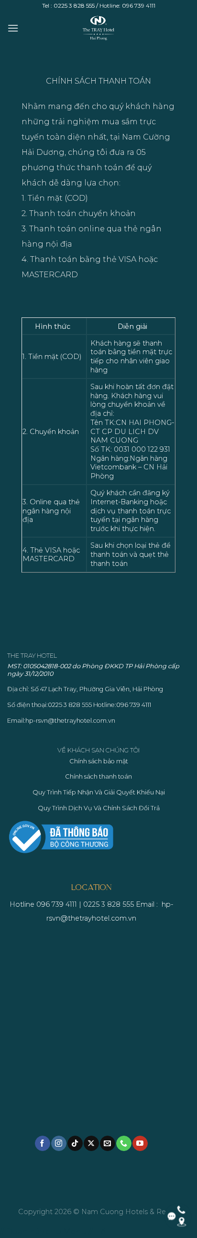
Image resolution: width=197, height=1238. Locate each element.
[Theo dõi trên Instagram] (58, 1143)
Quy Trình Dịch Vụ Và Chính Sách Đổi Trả (99, 808)
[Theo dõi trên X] (91, 1143)
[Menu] (13, 28)
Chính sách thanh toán (98, 776)
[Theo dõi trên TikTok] (74, 1143)
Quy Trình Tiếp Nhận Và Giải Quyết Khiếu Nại (99, 792)
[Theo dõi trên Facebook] (42, 1143)
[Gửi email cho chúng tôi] (107, 1143)
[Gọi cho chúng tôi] (123, 1143)
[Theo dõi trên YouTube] (139, 1143)
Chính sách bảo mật (98, 761)
